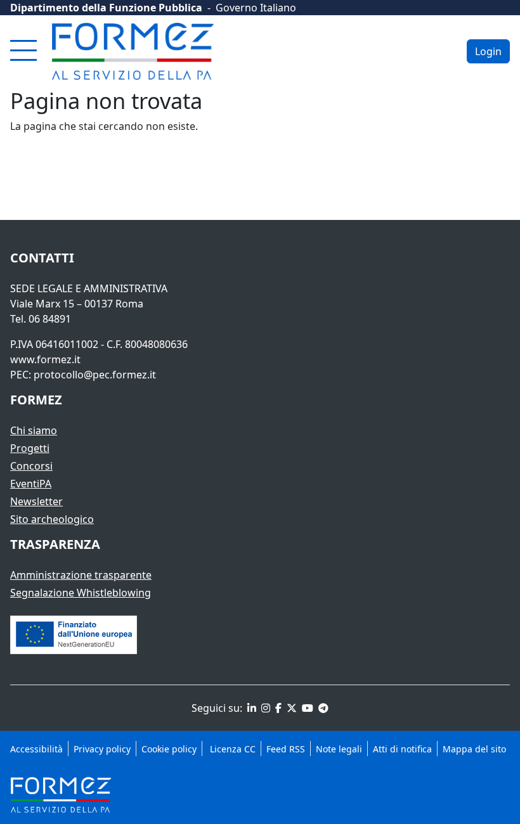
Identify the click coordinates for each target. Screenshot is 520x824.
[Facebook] (277, 708)
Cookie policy (169, 749)
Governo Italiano (256, 8)
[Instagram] (264, 708)
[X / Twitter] (290, 708)
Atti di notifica (402, 749)
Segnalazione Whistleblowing (80, 593)
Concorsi (31, 466)
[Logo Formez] (133, 51)
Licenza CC (231, 749)
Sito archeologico (52, 519)
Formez (36, 399)
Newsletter (36, 501)
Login (488, 51)
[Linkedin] (250, 708)
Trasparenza (55, 544)
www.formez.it (45, 359)
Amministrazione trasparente (81, 575)
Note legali (339, 749)
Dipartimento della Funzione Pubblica (106, 8)
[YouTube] (306, 708)
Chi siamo (33, 430)
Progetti (29, 448)
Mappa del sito (474, 749)
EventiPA (30, 484)
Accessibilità (36, 749)
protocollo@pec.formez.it (95, 375)
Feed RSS (285, 749)
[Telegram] (322, 708)
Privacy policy (102, 749)
